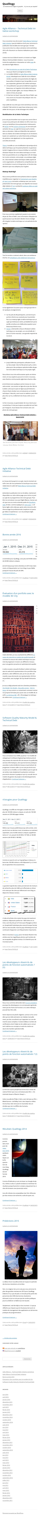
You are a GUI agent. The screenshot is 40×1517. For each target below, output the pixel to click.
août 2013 (6, 1453)
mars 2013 (6, 1463)
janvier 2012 (6, 1495)
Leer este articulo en (14, 1348)
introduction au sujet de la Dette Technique (23, 69)
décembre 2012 (7, 1470)
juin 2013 (5, 1455)
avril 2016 (6, 1397)
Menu (20, 10)
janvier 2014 (6, 1440)
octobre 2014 (7, 1420)
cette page (27, 505)
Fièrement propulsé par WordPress (13, 1513)
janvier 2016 (6, 1400)
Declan (6, 127)
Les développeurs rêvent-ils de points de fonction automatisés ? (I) (20, 1052)
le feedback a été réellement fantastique (22, 258)
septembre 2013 (8, 1450)
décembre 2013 (7, 1442)
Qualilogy (9, 4)
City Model (6, 688)
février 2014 (6, 1437)
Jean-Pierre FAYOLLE (11, 456)
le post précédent (31, 1003)
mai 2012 (5, 1485)
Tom (13, 186)
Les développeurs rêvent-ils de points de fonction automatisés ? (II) (19, 965)
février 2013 (6, 1465)
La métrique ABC (11, 695)
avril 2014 (6, 1432)
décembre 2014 (7, 1415)
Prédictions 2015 (11, 1220)
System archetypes (19, 127)
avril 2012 (6, 1488)
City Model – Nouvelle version (19, 688)
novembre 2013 (7, 1445)
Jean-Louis (8, 181)
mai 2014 (5, 1430)
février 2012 (6, 1493)
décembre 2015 (7, 1402)
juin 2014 (5, 1427)
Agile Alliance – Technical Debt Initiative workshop (19, 29)
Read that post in (12, 1351)
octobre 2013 (7, 1447)
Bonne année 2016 (12, 534)
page (31, 62)
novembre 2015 (7, 1405)
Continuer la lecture (10, 514)
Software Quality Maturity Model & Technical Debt (20, 719)
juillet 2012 (6, 1480)
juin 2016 (5, 1394)
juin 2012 (5, 1483)
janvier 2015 (6, 1412)
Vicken (17, 935)
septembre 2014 (8, 1422)
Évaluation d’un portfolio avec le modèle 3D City (18, 594)
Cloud (24, 1322)
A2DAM (25, 453)
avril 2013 (6, 1460)
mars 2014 (6, 1435)
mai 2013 (5, 1458)
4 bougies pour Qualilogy (15, 799)
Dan (12, 129)
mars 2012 (6, 1490)
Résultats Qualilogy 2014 (15, 1128)
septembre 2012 (8, 1478)
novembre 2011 (7, 1500)
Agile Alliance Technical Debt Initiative (17, 469)
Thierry (5, 145)
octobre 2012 (7, 1475)
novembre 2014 (7, 1417)
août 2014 (6, 1425)
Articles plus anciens (10, 1338)
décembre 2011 (7, 1498)
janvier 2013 (6, 1468)
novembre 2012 (7, 1473)
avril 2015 (6, 1407)
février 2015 (6, 1410)
